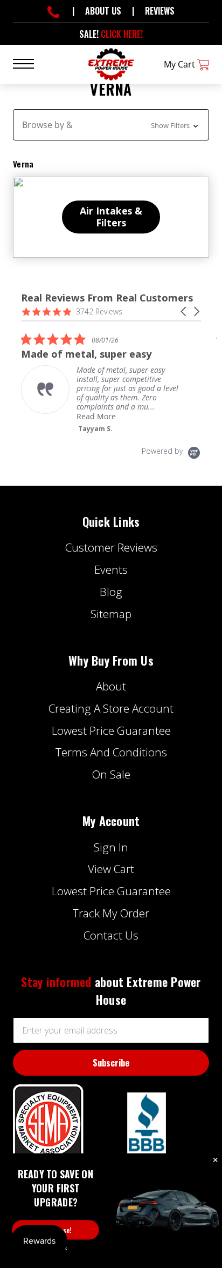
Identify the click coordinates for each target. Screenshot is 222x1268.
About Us (103, 10)
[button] (111, 124)
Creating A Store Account (111, 708)
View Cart (111, 868)
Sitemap (111, 613)
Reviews (160, 10)
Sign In (111, 847)
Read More (96, 416)
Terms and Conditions (111, 752)
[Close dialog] (215, 1160)
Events (111, 569)
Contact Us (111, 935)
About (111, 686)
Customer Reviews (111, 547)
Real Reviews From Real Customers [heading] (107, 298)
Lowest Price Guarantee (111, 730)
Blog (111, 591)
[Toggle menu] (30, 63)
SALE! (111, 34)
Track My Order (111, 913)
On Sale (111, 774)
